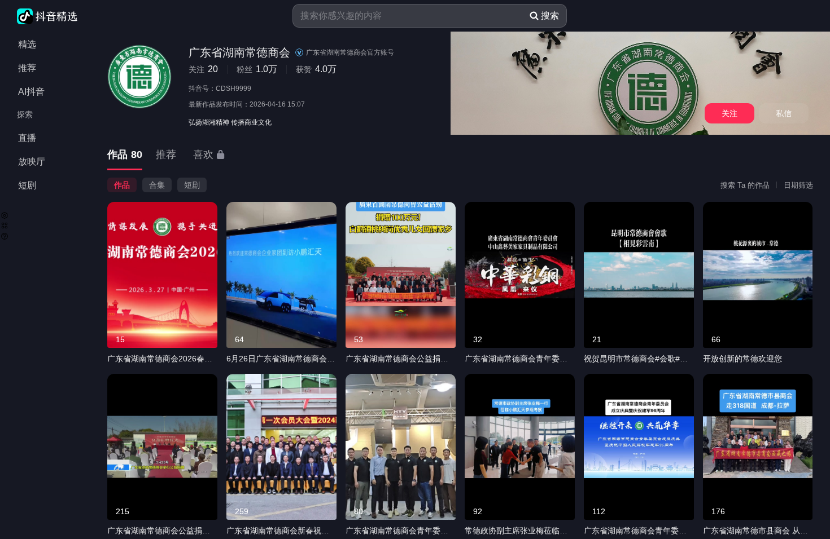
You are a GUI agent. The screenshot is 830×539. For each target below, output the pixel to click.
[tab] (124, 155)
